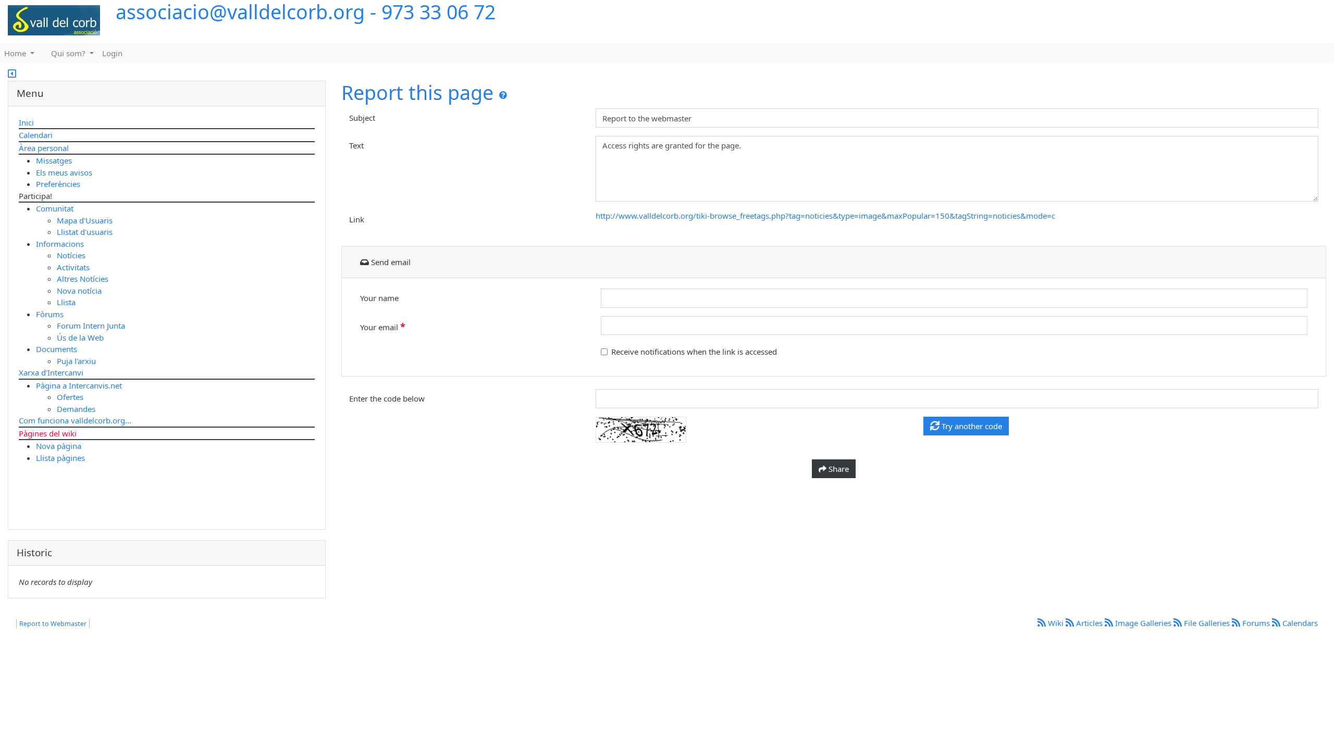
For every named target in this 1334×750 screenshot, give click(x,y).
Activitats (73, 267)
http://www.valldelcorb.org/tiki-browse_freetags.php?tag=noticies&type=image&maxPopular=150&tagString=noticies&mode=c (825, 215)
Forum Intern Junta (91, 325)
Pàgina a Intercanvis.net (79, 385)
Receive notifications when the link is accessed (694, 351)
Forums (1256, 623)
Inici (26, 122)
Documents (56, 349)
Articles (1089, 623)
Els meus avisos (64, 172)
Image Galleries (1143, 623)
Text (356, 145)
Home (16, 53)
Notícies (71, 255)
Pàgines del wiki (48, 433)
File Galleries (1207, 623)
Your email (382, 326)
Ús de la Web (80, 337)
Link (356, 219)
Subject (362, 118)
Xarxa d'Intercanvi (51, 372)
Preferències (58, 184)
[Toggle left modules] (12, 74)
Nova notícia (79, 290)
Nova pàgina (58, 446)
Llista (66, 302)
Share (837, 469)
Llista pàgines (60, 458)
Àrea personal (44, 148)
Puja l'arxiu (76, 361)
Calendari (36, 135)
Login (112, 53)
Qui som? (69, 53)
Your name (379, 298)
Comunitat (54, 208)
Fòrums (50, 314)
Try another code (971, 426)
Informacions (60, 244)
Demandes (76, 409)
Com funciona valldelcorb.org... (75, 420)
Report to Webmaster (53, 623)
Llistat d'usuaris (85, 232)
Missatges (54, 160)
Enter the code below (387, 398)
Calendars (1299, 623)
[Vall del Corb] (50, 21)
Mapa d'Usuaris (85, 220)
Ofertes (70, 397)
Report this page (417, 92)
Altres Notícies (82, 278)
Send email (390, 262)
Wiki (1056, 623)
